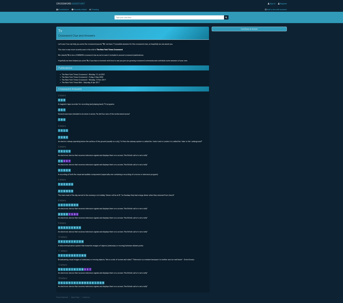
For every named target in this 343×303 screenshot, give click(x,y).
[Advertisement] (249, 47)
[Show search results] (226, 17)
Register (283, 4)
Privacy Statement (62, 297)
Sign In (272, 4)
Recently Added (80, 9)
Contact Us (86, 297)
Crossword (70, 3)
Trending (95, 9)
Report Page (75, 297)
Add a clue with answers (277, 9)
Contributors (63, 9)
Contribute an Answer (249, 29)
